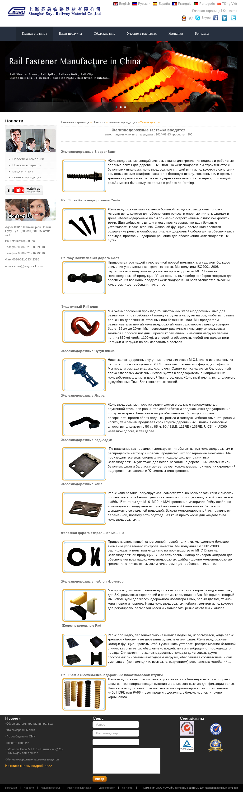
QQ (190, 17)
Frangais (184, 3)
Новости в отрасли (26, 165)
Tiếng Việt (229, 3)
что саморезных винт (20, 730)
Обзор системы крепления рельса (29, 723)
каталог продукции (26, 177)
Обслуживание (104, 33)
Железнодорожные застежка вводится (32, 759)
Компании (175, 33)
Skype (206, 17)
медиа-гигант (22, 171)
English (124, 3)
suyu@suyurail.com (28, 266)
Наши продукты (70, 33)
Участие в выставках (142, 33)
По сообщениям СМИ (21, 736)
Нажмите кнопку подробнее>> (28, 766)
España (164, 3)
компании (11, 787)
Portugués (207, 3)
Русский (144, 3)
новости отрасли (17, 743)
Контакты (230, 11)
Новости (99, 122)
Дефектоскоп (107, 787)
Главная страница (206, 11)
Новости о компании (28, 159)
